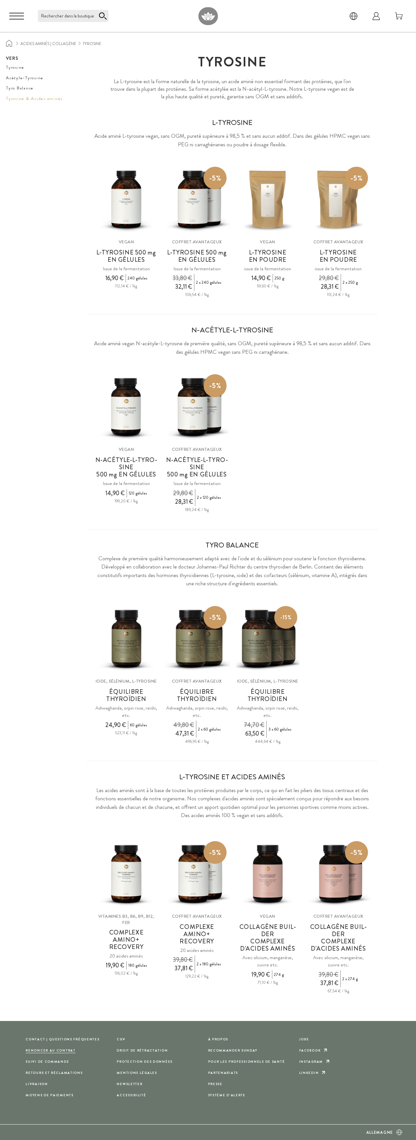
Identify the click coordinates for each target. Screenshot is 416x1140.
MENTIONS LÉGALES (137, 1072)
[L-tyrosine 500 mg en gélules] (126, 199)
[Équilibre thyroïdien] (126, 639)
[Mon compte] (376, 16)
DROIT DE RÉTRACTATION (142, 1050)
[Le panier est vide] (399, 16)
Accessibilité (131, 1095)
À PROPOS (218, 1039)
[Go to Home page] (208, 16)
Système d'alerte (227, 1095)
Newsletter (129, 1083)
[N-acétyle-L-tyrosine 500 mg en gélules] (126, 407)
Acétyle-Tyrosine (24, 78)
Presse (215, 1083)
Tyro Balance (20, 88)
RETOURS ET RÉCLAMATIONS (54, 1072)
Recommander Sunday (232, 1050)
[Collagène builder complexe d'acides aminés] (268, 874)
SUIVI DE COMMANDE (47, 1061)
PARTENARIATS (223, 1072)
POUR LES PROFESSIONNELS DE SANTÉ (246, 1061)
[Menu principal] (16, 16)
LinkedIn (309, 1072)
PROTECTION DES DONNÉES (145, 1061)
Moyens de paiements (50, 1095)
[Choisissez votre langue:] (353, 16)
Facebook (310, 1050)
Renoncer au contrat (51, 1050)
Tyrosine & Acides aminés (34, 98)
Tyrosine (15, 67)
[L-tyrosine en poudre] (268, 199)
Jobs (304, 1039)
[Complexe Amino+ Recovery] (126, 874)
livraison (37, 1083)
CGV (121, 1039)
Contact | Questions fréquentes (62, 1039)
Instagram (311, 1061)
